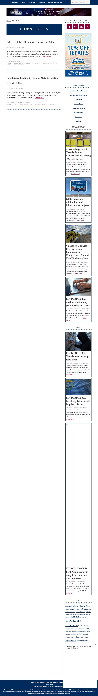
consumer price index (31, 63)
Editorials (75, 616)
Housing (67, 631)
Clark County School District (81, 614)
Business (78, 117)
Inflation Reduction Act (82, 631)
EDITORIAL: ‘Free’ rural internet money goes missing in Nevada (78, 302)
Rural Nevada (78, 112)
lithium (77, 634)
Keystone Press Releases (78, 91)
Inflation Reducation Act (47, 63)
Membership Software (80, 684)
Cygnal (26, 104)
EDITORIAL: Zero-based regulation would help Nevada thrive (78, 401)
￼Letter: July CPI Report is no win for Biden (30, 42)
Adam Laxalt (69, 606)
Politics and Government (23, 102)
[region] (78, 55)
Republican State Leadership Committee (42, 104)
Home (9, 21)
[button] (78, 55)
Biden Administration (75, 609)
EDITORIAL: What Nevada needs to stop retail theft (77, 356)
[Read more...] (47, 56)
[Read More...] (75, 174)
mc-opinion (70, 640)
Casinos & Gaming (80, 612)
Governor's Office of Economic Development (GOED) (77, 628)
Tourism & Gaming (78, 108)
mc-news (84, 636)
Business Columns (70, 612)
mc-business (75, 637)
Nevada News (78, 104)
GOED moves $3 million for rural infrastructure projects (77, 202)
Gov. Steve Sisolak (83, 626)
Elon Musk (81, 617)
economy (68, 617)
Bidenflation (19, 63)
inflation (73, 631)
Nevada (80, 640)
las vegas (73, 634)
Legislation (78, 99)
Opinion (17, 61)
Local (81, 633)
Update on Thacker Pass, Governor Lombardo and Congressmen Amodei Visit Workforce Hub (77, 252)
